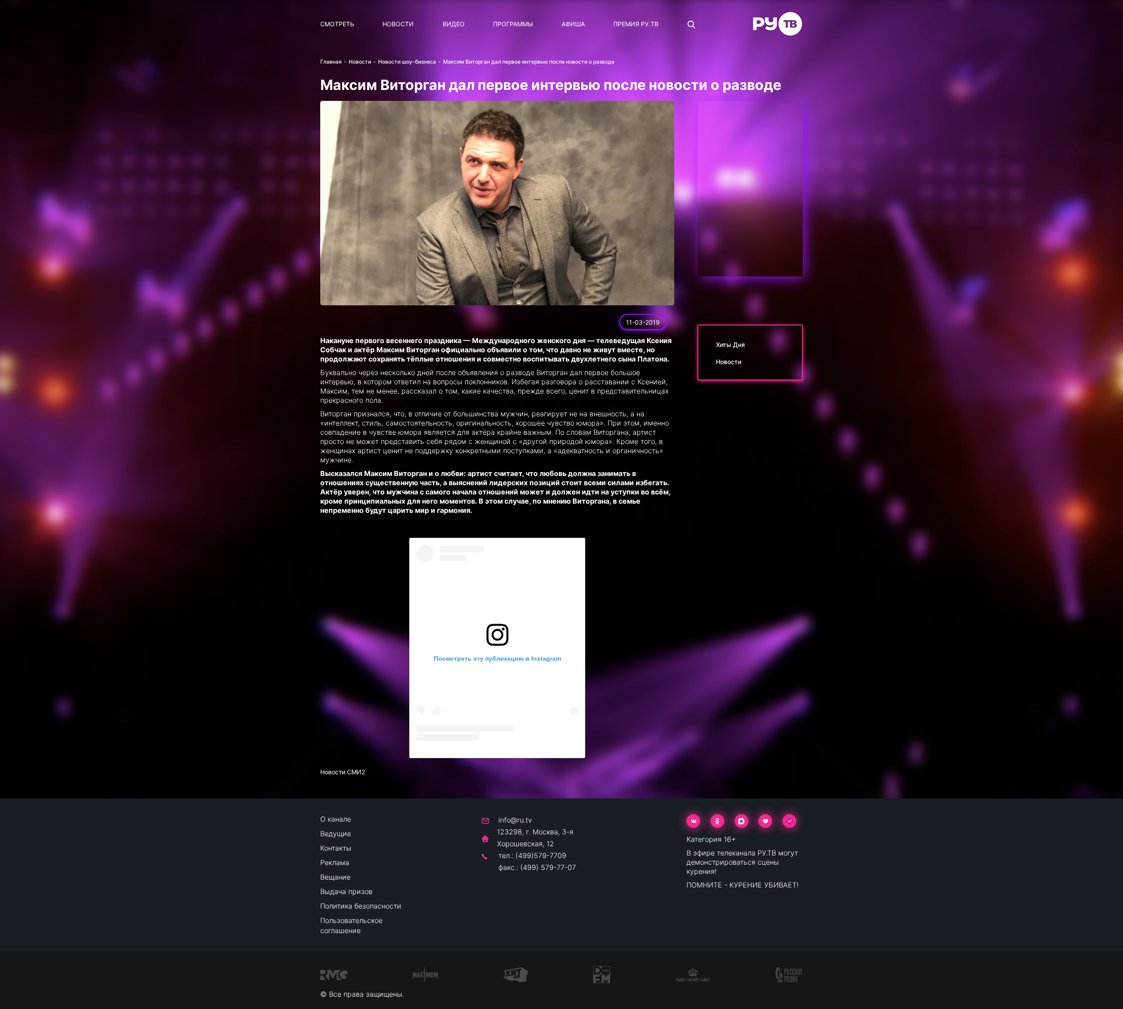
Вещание (335, 877)
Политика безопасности (360, 906)
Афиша (573, 24)
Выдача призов (346, 891)
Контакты (335, 848)
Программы (513, 24)
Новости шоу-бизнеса (407, 61)
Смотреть (337, 24)
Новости (398, 24)
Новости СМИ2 (342, 772)
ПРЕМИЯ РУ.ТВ (635, 24)
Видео (454, 24)
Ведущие (335, 833)
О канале (335, 819)
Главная (331, 61)
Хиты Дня (730, 344)
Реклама (334, 862)
